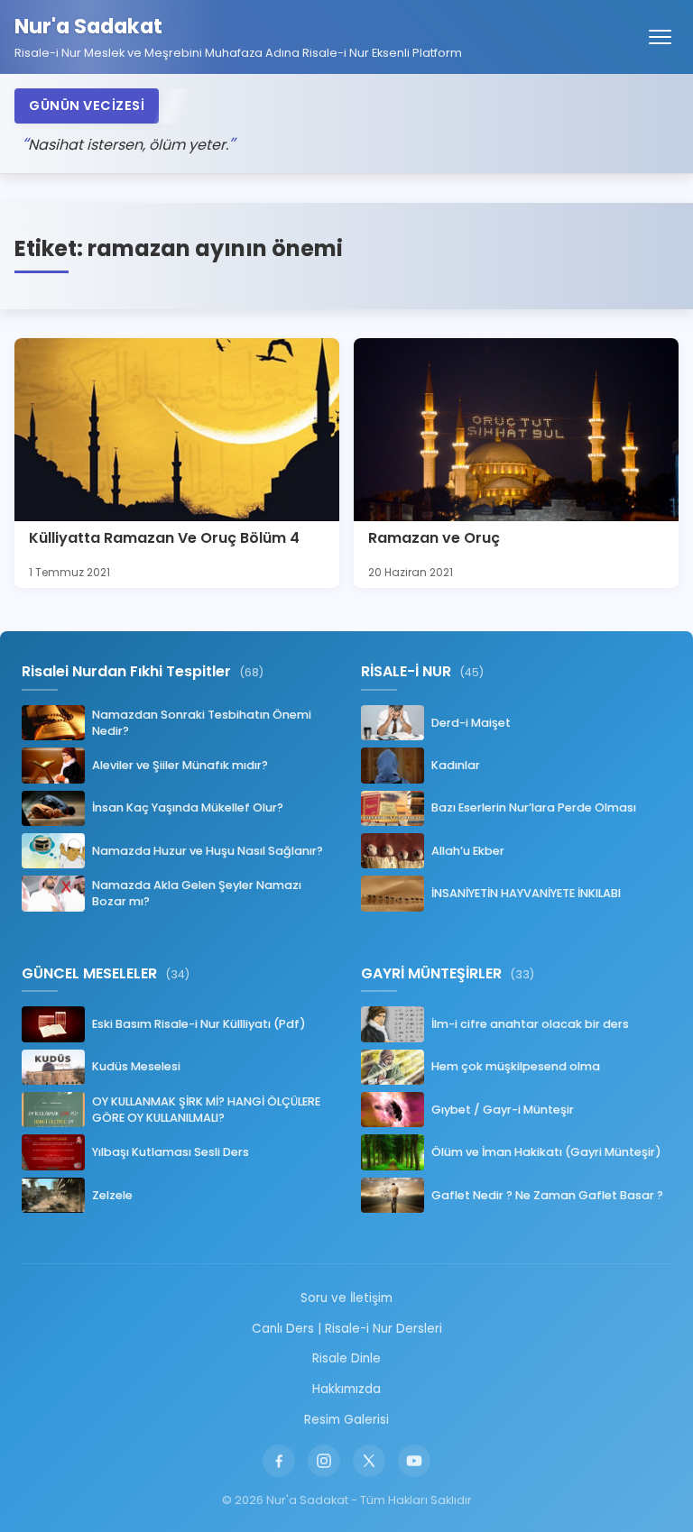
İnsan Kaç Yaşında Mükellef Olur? (187, 807)
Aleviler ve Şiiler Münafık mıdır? (180, 765)
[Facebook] (279, 1461)
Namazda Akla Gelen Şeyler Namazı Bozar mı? (196, 893)
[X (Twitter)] (369, 1461)
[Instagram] (324, 1461)
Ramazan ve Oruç (434, 537)
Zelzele (112, 1195)
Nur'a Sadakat (88, 26)
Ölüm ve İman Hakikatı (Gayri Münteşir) (546, 1152)
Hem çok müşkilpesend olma (515, 1066)
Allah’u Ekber (467, 850)
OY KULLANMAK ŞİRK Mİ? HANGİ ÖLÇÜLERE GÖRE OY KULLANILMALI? (206, 1109)
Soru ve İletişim (346, 1298)
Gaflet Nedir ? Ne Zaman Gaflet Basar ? (547, 1195)
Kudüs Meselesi (136, 1066)
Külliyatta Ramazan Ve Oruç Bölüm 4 (164, 537)
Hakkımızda (346, 1389)
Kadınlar (455, 765)
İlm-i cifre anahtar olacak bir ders (530, 1024)
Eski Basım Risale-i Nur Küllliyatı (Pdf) (199, 1024)
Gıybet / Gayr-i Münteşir (502, 1109)
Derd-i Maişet (471, 722)
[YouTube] (414, 1461)
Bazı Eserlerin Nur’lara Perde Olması (533, 807)
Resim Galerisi (346, 1419)
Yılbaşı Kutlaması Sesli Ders (170, 1152)
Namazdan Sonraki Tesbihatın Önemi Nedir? (201, 722)
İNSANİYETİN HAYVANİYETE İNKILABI (526, 893)
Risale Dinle (346, 1358)
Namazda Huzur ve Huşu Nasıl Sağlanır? (207, 850)
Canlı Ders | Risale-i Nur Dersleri (347, 1328)
